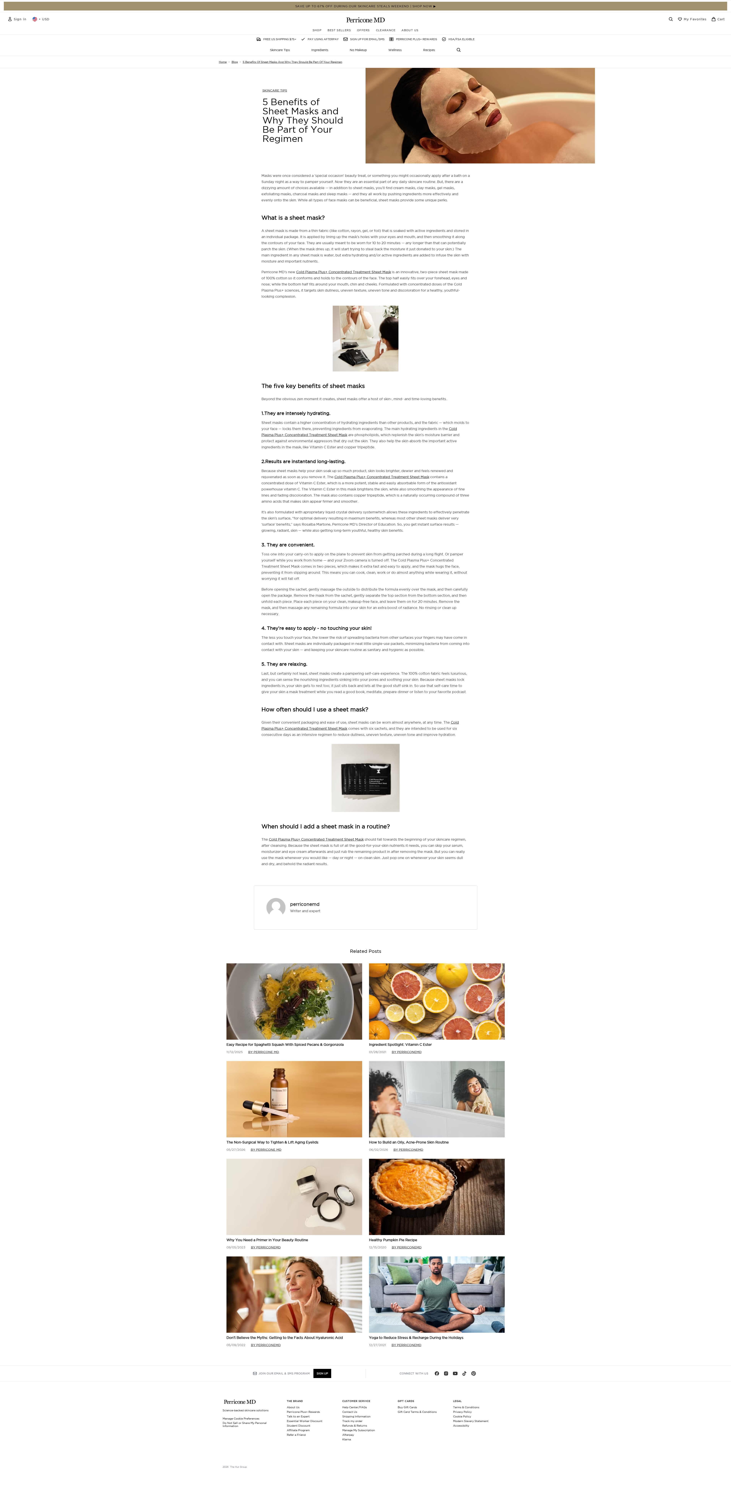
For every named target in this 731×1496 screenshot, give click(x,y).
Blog (235, 61)
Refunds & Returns (354, 1425)
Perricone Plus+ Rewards (303, 1411)
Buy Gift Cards (407, 1407)
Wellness (395, 50)
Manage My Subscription (358, 1430)
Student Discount (298, 1425)
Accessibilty (461, 1425)
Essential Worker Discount (304, 1421)
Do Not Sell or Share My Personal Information (245, 1424)
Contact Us (349, 1411)
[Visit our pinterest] (473, 1373)
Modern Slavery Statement (470, 1421)
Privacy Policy (462, 1411)
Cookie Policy (462, 1416)
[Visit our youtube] (455, 1373)
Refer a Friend (296, 1434)
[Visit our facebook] (436, 1373)
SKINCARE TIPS (274, 90)
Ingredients (319, 50)
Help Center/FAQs (354, 1407)
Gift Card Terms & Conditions (417, 1411)
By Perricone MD (263, 1052)
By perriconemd (407, 1052)
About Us (293, 1407)
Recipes (429, 50)
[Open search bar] (671, 19)
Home (223, 61)
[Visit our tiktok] (464, 1373)
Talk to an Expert (298, 1416)
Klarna (346, 1439)
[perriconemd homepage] (365, 20)
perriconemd (305, 904)
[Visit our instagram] (446, 1373)
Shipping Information (356, 1416)
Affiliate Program (298, 1430)
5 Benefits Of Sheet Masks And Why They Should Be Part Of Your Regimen (292, 61)
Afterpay (348, 1434)
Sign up (322, 1373)
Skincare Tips (280, 50)
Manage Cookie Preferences (241, 1418)
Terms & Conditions (466, 1407)
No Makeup (358, 50)
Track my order (352, 1421)
